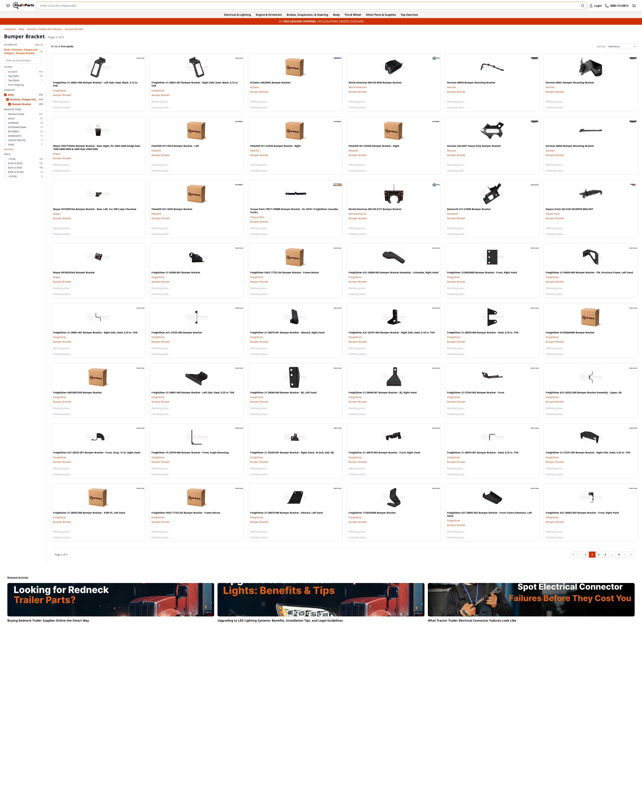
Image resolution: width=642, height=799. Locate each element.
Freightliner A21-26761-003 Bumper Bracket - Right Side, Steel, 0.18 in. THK (392, 332)
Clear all (39, 44)
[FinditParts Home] (24, 6)
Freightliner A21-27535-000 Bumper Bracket (176, 332)
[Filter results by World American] (433, 58)
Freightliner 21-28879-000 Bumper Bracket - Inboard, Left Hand (286, 512)
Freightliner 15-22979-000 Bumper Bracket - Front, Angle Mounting (190, 452)
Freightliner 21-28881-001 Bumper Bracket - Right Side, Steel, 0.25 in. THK (95, 332)
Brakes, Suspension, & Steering (307, 15)
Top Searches (409, 15)
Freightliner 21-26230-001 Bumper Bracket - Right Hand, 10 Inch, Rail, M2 (292, 452)
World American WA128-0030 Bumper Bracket (375, 82)
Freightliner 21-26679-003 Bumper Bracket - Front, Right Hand (384, 452)
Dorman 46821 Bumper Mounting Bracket (570, 82)
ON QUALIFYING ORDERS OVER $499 (340, 21)
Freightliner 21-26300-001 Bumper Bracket (175, 272)
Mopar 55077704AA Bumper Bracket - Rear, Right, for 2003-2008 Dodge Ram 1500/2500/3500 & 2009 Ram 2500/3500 (96, 147)
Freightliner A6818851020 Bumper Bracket (77, 392)
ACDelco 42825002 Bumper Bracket (270, 82)
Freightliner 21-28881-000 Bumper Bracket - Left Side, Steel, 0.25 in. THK (192, 392)
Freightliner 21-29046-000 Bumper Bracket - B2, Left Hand (283, 392)
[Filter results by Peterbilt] (236, 122)
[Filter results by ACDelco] (335, 58)
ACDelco (254, 87)
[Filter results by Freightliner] (137, 58)
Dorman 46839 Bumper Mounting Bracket (471, 82)
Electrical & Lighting (237, 15)
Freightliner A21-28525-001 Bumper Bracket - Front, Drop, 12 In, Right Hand (96, 452)
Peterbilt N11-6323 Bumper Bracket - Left (175, 145)
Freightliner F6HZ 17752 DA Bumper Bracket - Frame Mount (284, 272)
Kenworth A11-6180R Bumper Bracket (469, 209)
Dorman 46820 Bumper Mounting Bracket (570, 145)
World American (358, 87)
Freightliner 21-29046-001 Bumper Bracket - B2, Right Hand (383, 392)
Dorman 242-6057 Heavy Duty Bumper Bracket (474, 145)
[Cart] (634, 6)
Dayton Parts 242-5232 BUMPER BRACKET (569, 209)
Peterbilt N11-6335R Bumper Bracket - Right (374, 145)
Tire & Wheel (353, 15)
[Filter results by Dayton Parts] (630, 185)
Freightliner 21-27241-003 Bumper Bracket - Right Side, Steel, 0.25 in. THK (588, 452)
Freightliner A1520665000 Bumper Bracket (570, 332)
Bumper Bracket (62, 95)
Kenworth (452, 213)
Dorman (451, 87)
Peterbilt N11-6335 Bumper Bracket (171, 209)
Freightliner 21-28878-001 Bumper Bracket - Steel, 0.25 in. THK (482, 452)
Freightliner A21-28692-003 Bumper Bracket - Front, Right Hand (582, 512)
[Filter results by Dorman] (532, 58)
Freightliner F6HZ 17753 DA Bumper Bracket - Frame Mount (185, 512)
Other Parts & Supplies (381, 15)
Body (336, 15)
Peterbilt (156, 150)
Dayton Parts (553, 213)
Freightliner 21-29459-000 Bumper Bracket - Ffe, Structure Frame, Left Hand (589, 272)
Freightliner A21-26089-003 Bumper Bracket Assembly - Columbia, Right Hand (393, 272)
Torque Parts (257, 217)
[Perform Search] (583, 6)
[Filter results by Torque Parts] (335, 185)
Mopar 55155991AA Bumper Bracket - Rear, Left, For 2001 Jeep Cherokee (94, 209)
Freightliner (59, 90)
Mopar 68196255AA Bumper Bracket (74, 272)
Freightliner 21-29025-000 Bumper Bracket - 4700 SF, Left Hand (89, 512)
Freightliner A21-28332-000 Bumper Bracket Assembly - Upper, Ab (584, 392)
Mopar (56, 153)
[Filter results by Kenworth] (532, 185)
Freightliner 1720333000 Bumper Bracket (372, 512)
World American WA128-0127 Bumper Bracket (375, 209)
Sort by (601, 46)
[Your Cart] (634, 6)
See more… (9, 149)
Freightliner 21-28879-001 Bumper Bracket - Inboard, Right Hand (287, 332)
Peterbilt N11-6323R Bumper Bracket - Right (275, 145)
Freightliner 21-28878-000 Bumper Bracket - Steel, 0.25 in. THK (482, 332)
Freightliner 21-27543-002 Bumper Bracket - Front (475, 392)
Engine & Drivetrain (269, 15)
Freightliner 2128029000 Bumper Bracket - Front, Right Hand (482, 272)
